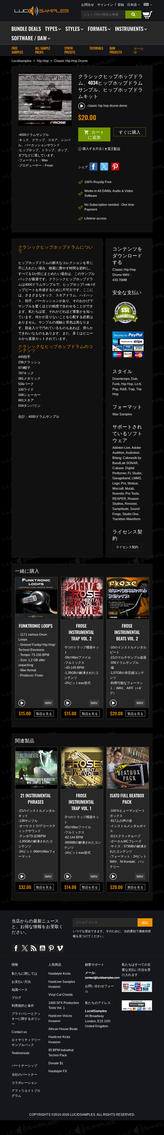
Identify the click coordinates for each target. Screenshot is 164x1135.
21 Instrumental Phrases (35, 798)
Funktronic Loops (36, 625)
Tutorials (96, 48)
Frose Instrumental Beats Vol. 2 (127, 632)
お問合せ (87, 4)
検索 (133, 15)
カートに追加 (91, 134)
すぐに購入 (129, 132)
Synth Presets (69, 50)
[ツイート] (104, 167)
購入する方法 (92, 148)
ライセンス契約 (127, 547)
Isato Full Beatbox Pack (127, 798)
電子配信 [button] (112, 148)
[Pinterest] (115, 167)
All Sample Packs (42, 50)
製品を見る (44, 713)
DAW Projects (116, 50)
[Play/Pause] (21, 703)
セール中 (138, 50)
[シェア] (93, 167)
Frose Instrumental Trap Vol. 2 (81, 632)
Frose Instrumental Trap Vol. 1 (81, 801)
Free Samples (17, 50)
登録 (121, 4)
